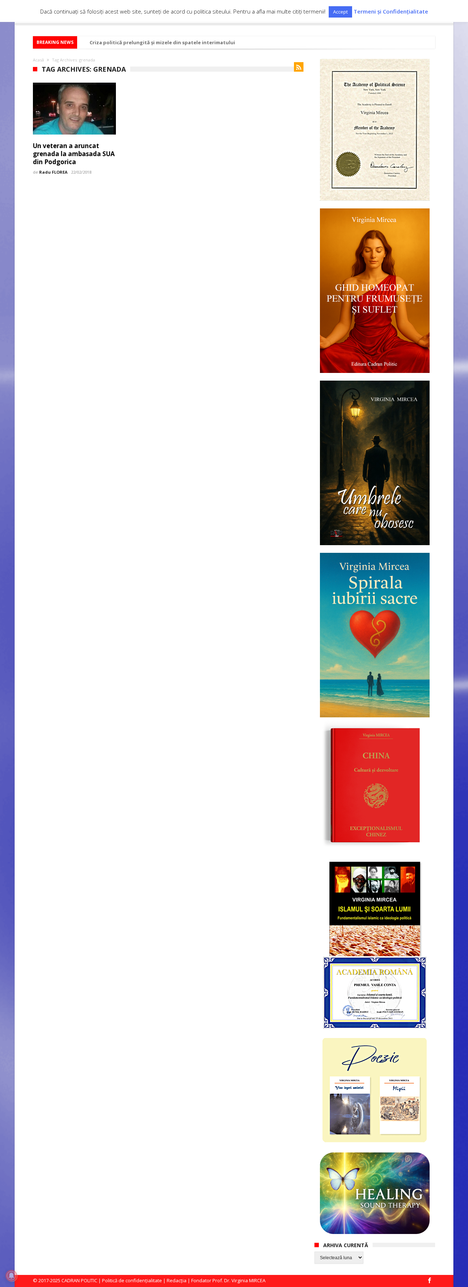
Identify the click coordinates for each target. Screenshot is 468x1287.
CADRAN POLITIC (79, 1280)
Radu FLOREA (53, 172)
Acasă (38, 60)
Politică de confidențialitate (132, 1280)
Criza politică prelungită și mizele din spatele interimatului (162, 42)
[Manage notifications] (11, 1276)
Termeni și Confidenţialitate (391, 11)
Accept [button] (340, 11)
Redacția (176, 1280)
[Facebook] (429, 1281)
